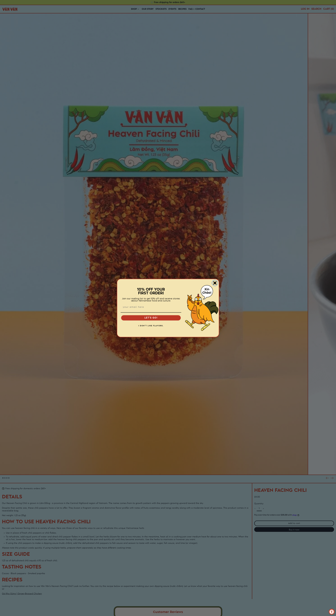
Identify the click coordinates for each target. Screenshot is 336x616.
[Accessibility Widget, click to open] (332, 612)
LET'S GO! (151, 318)
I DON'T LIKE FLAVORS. (151, 326)
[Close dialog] (215, 283)
